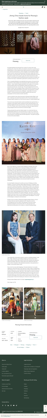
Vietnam (38, 412)
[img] (44, 1)
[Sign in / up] (44, 7)
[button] (45, 415)
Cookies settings (27, 373)
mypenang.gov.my (29, 279)
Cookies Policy (7, 416)
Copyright (3, 411)
